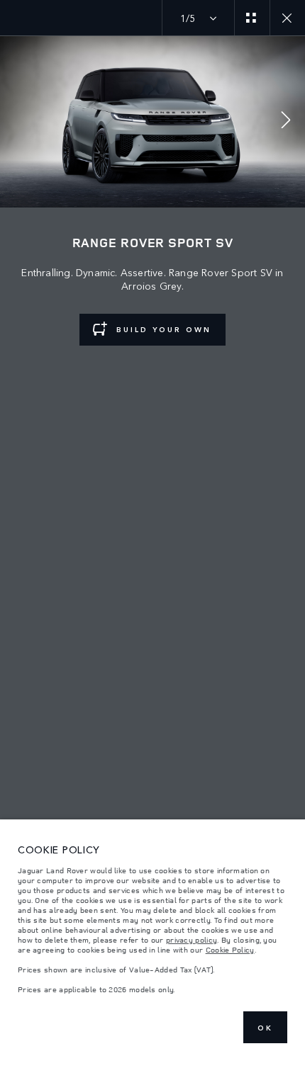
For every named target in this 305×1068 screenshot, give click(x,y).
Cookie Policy (230, 950)
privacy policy (191, 940)
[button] (286, 121)
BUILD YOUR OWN (163, 329)
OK (265, 1028)
